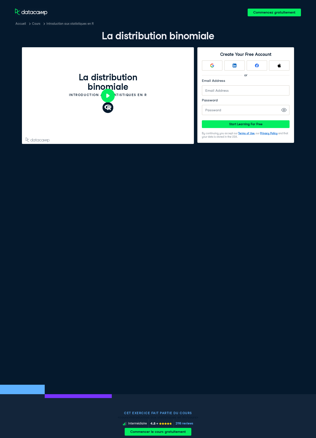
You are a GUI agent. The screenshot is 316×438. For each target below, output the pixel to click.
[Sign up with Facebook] (257, 65)
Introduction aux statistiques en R (70, 23)
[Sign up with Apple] (279, 65)
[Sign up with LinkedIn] (234, 65)
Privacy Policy (269, 133)
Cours (36, 23)
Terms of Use (246, 133)
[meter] (161, 423)
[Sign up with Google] (212, 65)
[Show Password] (284, 110)
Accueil (20, 23)
